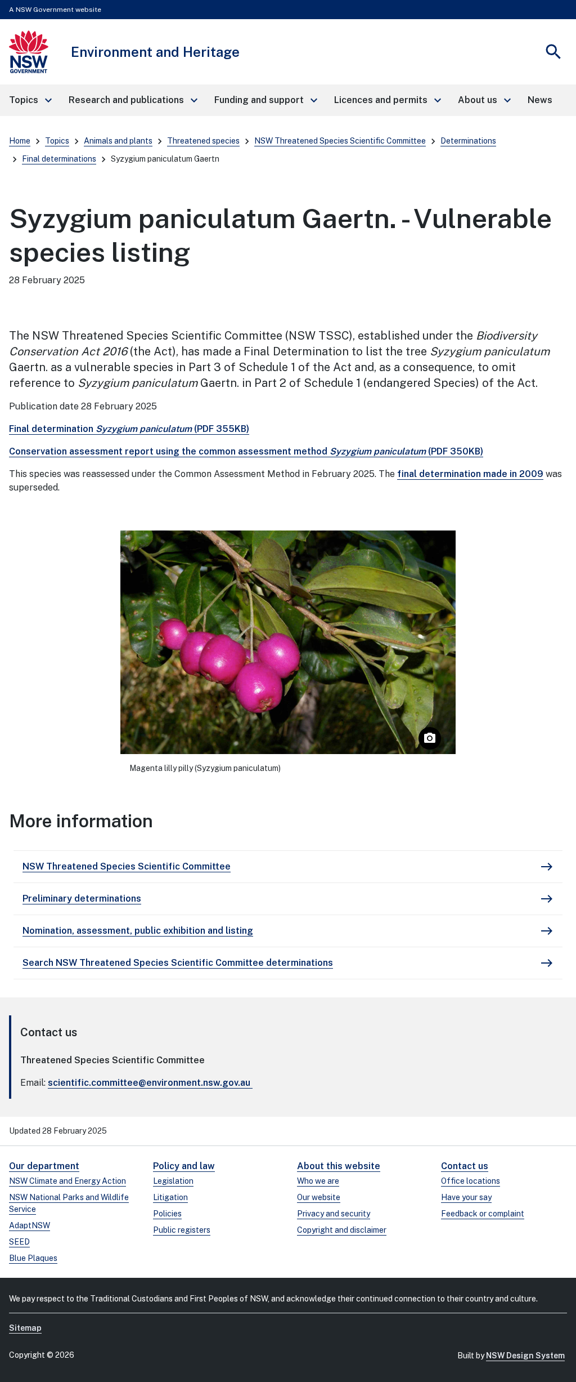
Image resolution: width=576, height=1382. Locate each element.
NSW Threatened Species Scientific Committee (340, 140)
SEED (19, 1241)
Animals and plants (118, 140)
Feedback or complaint (482, 1213)
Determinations (468, 140)
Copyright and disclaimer (341, 1229)
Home (19, 140)
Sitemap (25, 1327)
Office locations (470, 1180)
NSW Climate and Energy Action (67, 1180)
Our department (44, 1166)
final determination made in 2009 (470, 474)
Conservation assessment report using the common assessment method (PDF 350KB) (246, 451)
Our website (318, 1197)
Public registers (181, 1229)
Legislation (173, 1180)
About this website (338, 1166)
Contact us (464, 1166)
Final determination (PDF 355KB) (129, 428)
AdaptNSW (29, 1225)
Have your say (466, 1197)
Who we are (318, 1180)
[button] (30, 100)
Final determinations (59, 158)
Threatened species (203, 140)
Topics (57, 140)
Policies (167, 1213)
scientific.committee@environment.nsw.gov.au (149, 1082)
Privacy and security (333, 1213)
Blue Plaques (33, 1258)
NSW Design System (525, 1355)
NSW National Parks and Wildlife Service (69, 1203)
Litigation (170, 1197)
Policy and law (184, 1166)
